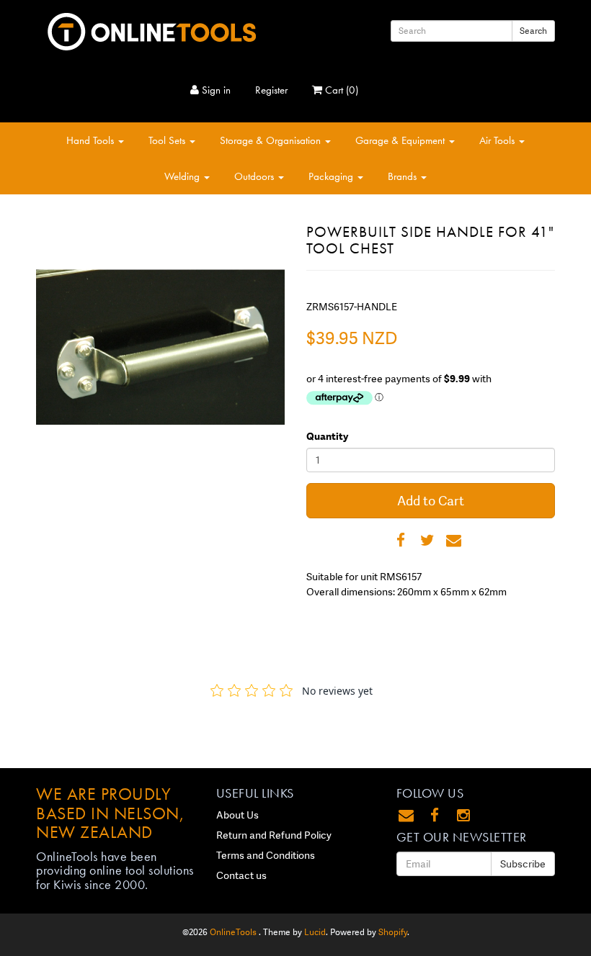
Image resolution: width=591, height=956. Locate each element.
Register (271, 90)
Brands (403, 176)
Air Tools (498, 140)
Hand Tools (91, 140)
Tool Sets (168, 140)
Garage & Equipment (401, 140)
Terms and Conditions (265, 855)
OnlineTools (234, 932)
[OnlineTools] (151, 29)
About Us (237, 814)
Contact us (241, 875)
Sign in (215, 90)
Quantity (327, 436)
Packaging (332, 176)
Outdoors (255, 176)
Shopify (392, 932)
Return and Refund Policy (274, 835)
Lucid (315, 932)
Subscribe (523, 863)
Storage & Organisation (272, 140)
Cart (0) (340, 90)
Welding (183, 176)
